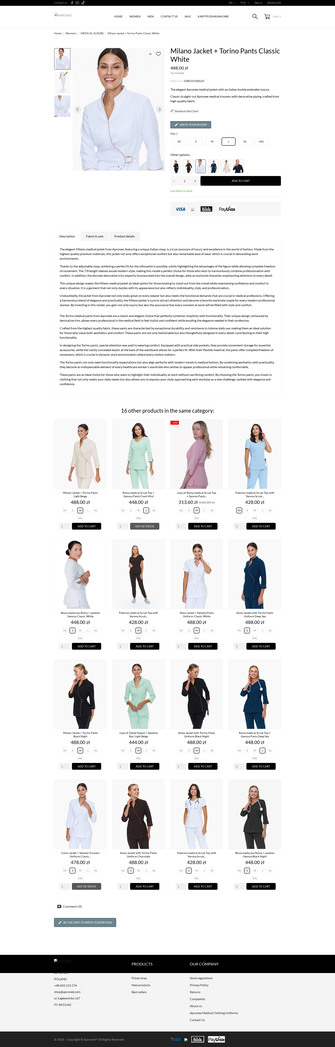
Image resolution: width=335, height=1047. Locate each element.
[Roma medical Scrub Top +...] (160, 432)
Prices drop (139, 978)
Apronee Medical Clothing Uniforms (214, 1013)
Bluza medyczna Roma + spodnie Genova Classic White (80, 614)
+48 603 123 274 (65, 985)
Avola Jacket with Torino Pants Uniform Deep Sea (254, 614)
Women (135, 16)
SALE (188, 16)
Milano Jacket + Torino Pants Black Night (80, 734)
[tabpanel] (119, 109)
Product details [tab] (124, 236)
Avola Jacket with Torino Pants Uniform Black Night (196, 734)
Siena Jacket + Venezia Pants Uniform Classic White (197, 614)
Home (118, 16)
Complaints (197, 999)
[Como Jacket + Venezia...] (102, 792)
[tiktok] (83, 3)
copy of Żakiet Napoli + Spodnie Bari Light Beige (138, 734)
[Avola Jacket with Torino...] (277, 552)
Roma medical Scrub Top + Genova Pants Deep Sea (255, 734)
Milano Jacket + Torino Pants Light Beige (80, 494)
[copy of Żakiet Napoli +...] (160, 672)
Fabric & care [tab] (94, 236)
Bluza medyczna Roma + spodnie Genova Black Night (254, 854)
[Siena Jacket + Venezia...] (219, 552)
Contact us (60, 2)
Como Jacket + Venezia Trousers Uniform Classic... (80, 854)
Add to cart (241, 180)
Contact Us (197, 1020)
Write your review (193, 124)
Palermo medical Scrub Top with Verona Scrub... (254, 494)
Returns (195, 992)
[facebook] (72, 2)
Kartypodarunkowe (213, 16)
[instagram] (77, 2)
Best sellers (139, 992)
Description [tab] (67, 236)
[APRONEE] (72, 17)
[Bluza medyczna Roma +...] (102, 552)
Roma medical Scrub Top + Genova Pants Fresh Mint (138, 494)
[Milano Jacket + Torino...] (102, 432)
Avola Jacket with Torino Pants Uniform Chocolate (138, 854)
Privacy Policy (199, 985)
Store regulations (201, 978)
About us (196, 1006)
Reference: (176, 80)
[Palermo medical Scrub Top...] (277, 432)
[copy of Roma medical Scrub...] (219, 432)
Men (151, 16)
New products (141, 985)
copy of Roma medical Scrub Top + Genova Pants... (196, 494)
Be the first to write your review (87, 922)
